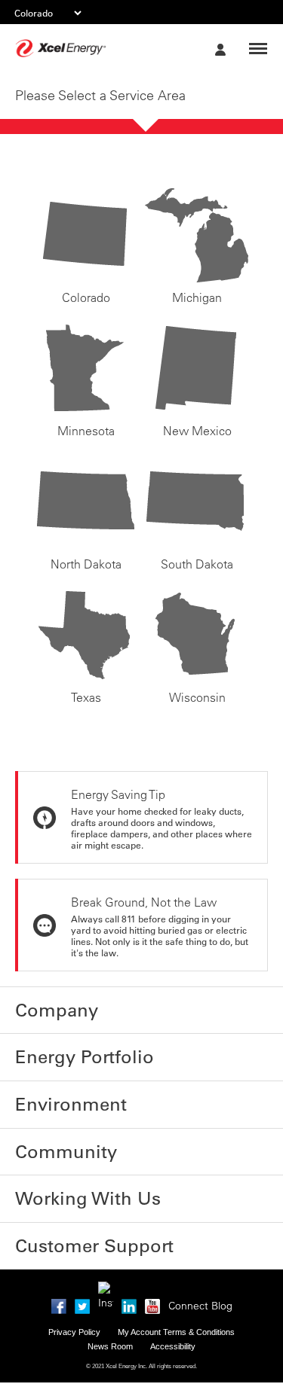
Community (48, 1126)
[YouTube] (152, 1261)
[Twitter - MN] (82, 1261)
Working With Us (62, 1166)
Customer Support (68, 1206)
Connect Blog (200, 1263)
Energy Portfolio (61, 1046)
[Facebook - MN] (58, 1261)
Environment (52, 1086)
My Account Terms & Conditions (176, 1289)
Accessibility (172, 1303)
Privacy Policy (74, 1289)
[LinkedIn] (129, 1261)
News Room (110, 1303)
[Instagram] (105, 1246)
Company (43, 1006)
